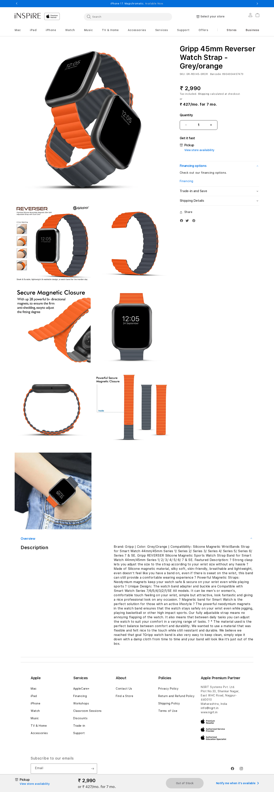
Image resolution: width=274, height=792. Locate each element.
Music (35, 718)
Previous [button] (17, 4)
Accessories (39, 733)
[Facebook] (182, 221)
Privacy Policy (168, 688)
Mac (34, 688)
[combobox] (128, 16)
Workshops (81, 703)
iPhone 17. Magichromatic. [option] (137, 3)
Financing (186, 181)
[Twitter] (188, 221)
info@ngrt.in (209, 708)
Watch (35, 710)
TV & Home (39, 725)
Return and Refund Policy (176, 696)
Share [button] (188, 212)
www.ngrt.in (209, 712)
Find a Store (124, 696)
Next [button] (257, 4)
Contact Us (124, 688)
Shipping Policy (169, 703)
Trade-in (79, 725)
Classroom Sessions (87, 710)
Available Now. (154, 3)
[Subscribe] (92, 769)
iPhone (36, 703)
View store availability (199, 150)
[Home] (28, 15)
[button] (18, 30)
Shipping (204, 94)
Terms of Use (167, 710)
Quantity (186, 115)
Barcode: (216, 74)
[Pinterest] (195, 221)
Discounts (80, 718)
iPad (34, 696)
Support (79, 733)
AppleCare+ (81, 688)
